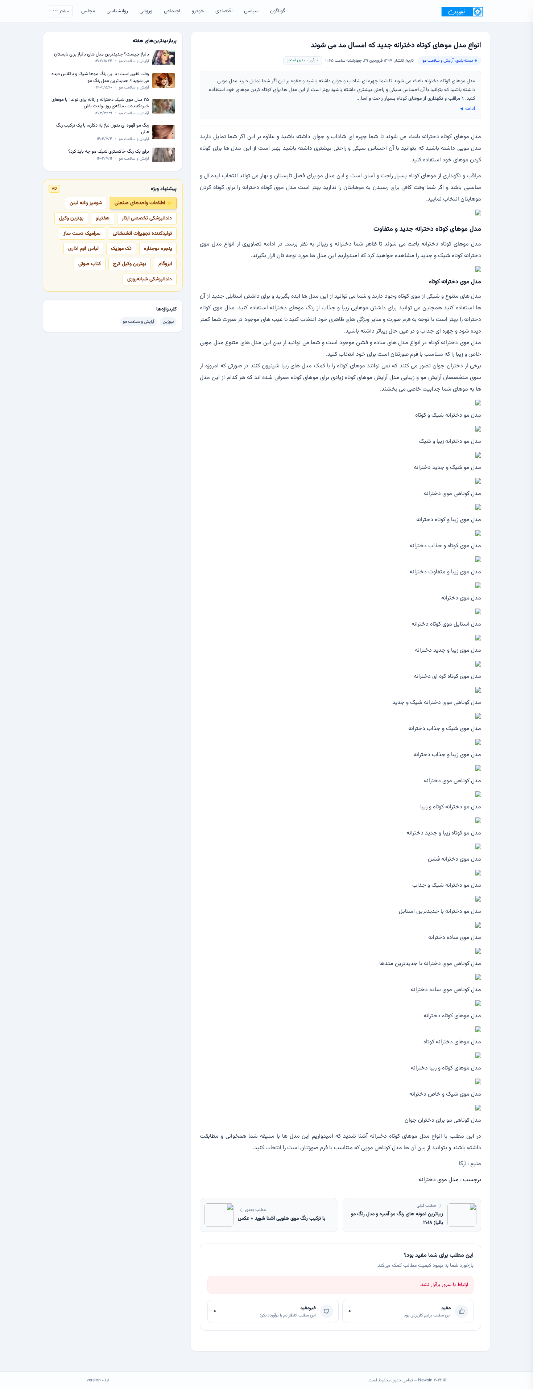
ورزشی (146, 11)
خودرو (198, 11)
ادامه (467, 109)
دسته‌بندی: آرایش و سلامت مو (447, 60)
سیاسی (251, 11)
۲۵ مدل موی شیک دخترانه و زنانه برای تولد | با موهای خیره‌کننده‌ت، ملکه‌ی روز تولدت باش (100, 103)
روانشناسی (117, 11)
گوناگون (277, 11)
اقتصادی (223, 11)
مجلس (88, 11)
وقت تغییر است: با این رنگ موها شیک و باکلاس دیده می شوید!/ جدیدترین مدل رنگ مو (100, 77)
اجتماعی (172, 11)
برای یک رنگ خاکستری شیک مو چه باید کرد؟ (108, 151)
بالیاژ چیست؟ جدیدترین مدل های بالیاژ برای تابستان (101, 54)
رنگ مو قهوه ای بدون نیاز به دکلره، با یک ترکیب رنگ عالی (102, 128)
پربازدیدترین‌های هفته (155, 41)
